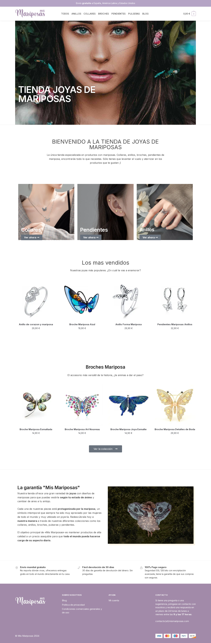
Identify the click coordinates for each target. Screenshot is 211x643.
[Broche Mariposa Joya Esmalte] (128, 405)
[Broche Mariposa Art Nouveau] (82, 405)
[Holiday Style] (46, 212)
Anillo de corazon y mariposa (36, 324)
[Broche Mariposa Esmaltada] (36, 405)
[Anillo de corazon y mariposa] (36, 300)
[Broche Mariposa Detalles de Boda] (175, 405)
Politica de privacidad (73, 604)
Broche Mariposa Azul (82, 324)
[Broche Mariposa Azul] (82, 300)
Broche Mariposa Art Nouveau (82, 429)
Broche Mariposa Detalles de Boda (175, 429)
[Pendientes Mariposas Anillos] (175, 300)
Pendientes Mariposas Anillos (174, 324)
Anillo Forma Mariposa (128, 324)
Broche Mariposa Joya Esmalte (128, 429)
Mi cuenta (114, 600)
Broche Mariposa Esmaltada (36, 429)
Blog (64, 600)
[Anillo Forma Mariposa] (128, 300)
